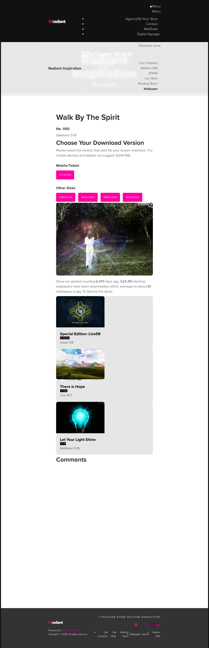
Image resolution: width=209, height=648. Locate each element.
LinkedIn (157, 624)
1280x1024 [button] (65, 197)
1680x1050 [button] (110, 197)
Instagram (147, 624)
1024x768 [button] (65, 175)
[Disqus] (104, 495)
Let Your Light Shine (78, 439)
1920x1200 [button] (132, 197)
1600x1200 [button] (88, 197)
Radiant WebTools (70, 630)
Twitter (136, 624)
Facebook (141, 624)
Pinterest (152, 624)
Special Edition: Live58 (80, 334)
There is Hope (72, 386)
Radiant (65, 21)
